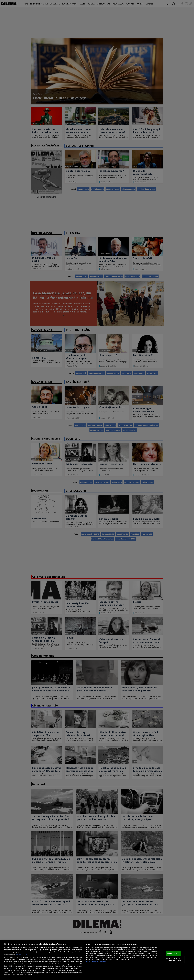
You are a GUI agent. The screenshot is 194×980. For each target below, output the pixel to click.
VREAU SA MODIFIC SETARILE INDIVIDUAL (173, 959)
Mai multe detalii (22, 954)
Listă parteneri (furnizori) (96, 962)
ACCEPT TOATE (173, 953)
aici (11, 968)
